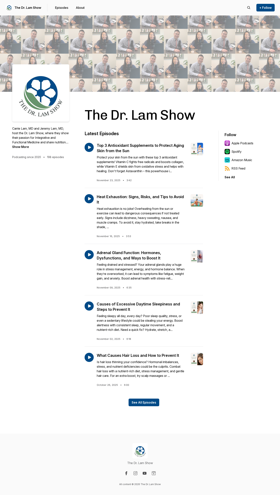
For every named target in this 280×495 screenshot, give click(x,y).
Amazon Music (241, 160)
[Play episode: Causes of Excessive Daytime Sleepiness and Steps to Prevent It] (89, 306)
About (80, 8)
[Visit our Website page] (154, 473)
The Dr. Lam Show (27, 8)
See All (230, 177)
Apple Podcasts (242, 143)
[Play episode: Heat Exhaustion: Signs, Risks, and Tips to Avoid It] (89, 198)
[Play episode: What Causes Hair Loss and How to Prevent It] (89, 357)
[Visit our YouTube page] (144, 473)
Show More (20, 147)
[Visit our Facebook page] (126, 473)
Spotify (236, 151)
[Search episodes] (248, 7)
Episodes (61, 8)
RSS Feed (238, 168)
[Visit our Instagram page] (135, 473)
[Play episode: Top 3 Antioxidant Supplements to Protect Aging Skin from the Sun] (89, 147)
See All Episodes (144, 402)
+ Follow (265, 8)
